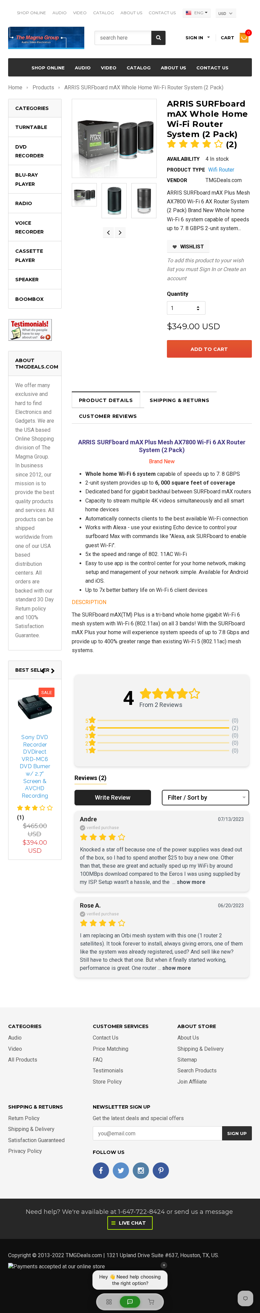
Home (15, 87)
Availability (183, 159)
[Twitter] (121, 1170)
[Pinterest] (161, 1170)
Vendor (177, 180)
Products (43, 87)
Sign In (207, 269)
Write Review (112, 797)
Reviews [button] (90, 777)
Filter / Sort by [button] (187, 798)
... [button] (188, 882)
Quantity (177, 294)
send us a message (203, 1212)
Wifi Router (221, 169)
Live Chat (131, 1223)
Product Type (186, 170)
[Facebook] (101, 1170)
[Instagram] (141, 1170)
